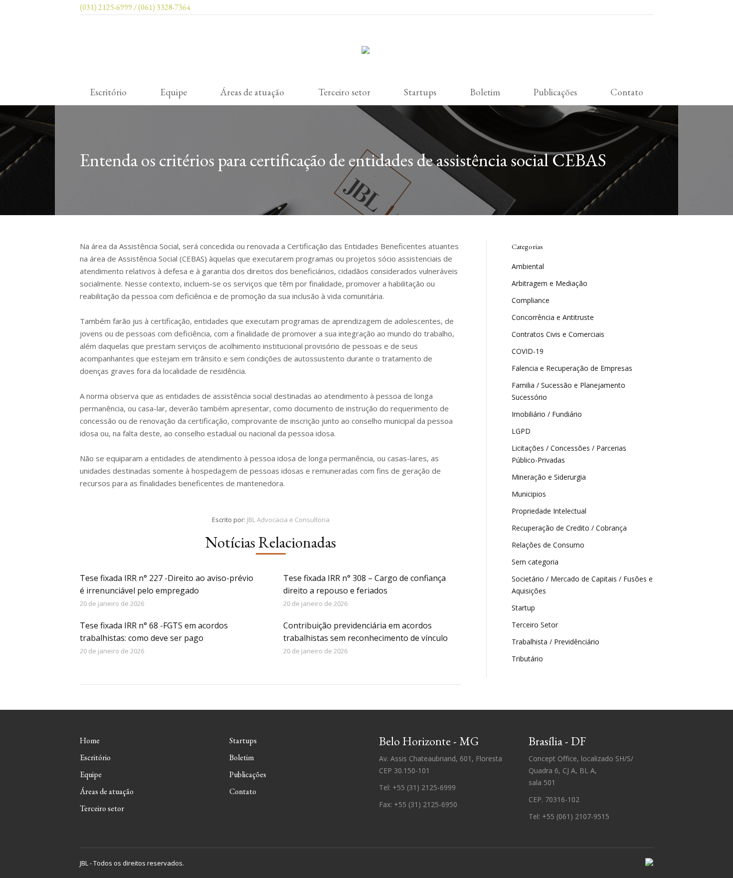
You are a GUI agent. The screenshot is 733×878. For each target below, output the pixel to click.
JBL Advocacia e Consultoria (288, 519)
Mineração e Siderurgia (549, 477)
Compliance (531, 300)
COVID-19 (528, 351)
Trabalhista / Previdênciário (555, 641)
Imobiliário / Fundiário (547, 414)
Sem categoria (535, 562)
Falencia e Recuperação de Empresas (572, 368)
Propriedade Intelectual (549, 511)
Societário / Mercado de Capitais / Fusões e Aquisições (582, 584)
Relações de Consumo (548, 545)
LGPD (521, 431)
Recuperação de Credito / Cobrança (569, 528)
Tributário (527, 658)
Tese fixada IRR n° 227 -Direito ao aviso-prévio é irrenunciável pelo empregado (166, 584)
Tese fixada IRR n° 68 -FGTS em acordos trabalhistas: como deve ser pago (154, 631)
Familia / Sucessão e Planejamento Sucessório (568, 391)
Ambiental (528, 266)
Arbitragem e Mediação (549, 283)
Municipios (529, 494)
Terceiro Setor (535, 624)
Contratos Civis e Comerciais (558, 334)
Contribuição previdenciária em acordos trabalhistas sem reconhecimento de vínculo (365, 631)
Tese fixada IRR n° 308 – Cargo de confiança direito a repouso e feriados (364, 584)
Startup (523, 607)
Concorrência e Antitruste (553, 317)
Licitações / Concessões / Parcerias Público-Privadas (569, 454)
